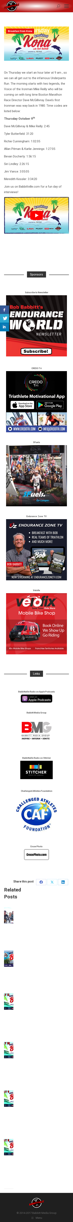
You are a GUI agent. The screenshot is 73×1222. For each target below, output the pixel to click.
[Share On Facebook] (4, 309)
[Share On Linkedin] (4, 327)
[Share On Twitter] (4, 318)
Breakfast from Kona (20, 31)
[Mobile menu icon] (66, 6)
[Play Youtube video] (36, 215)
